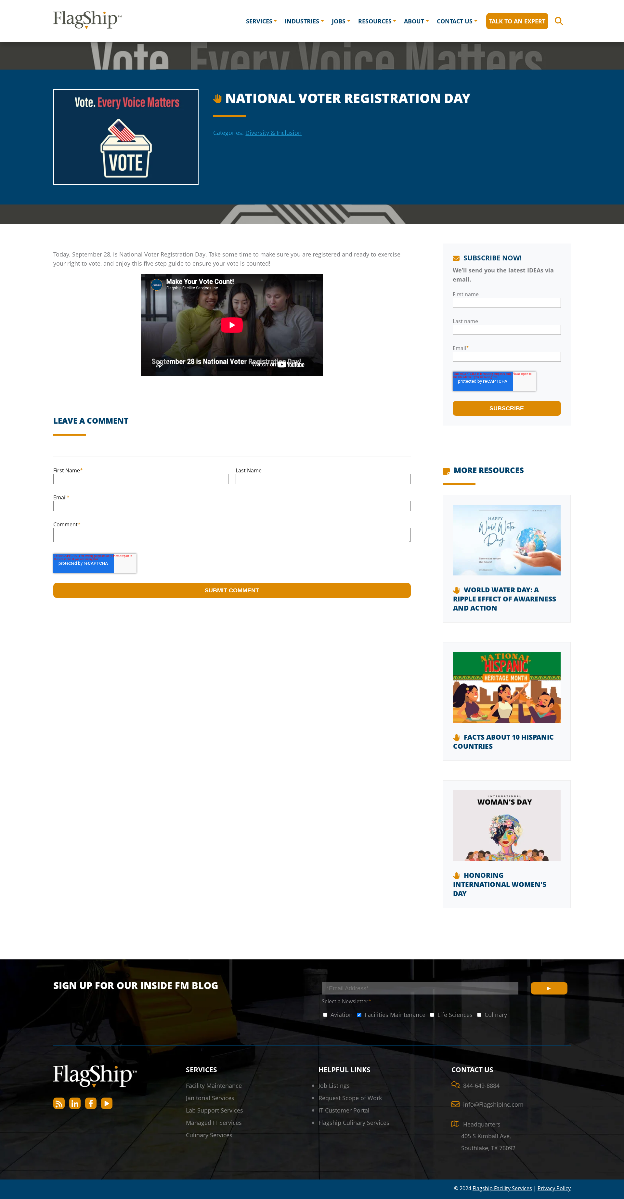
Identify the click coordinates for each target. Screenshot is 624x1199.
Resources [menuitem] (375, 21)
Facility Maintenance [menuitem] (214, 1085)
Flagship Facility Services (502, 1188)
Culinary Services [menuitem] (209, 1135)
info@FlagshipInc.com (493, 1104)
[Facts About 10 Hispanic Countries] (507, 692)
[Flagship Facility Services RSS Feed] (59, 1103)
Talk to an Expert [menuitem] (517, 21)
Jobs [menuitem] (338, 21)
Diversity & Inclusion (273, 132)
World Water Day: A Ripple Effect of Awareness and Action (504, 599)
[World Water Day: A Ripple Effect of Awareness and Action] (507, 545)
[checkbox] (337, 1014)
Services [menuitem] (259, 21)
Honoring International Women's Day (499, 884)
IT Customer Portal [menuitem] (344, 1110)
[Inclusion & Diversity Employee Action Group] (218, 97)
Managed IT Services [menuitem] (214, 1122)
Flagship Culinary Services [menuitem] (353, 1122)
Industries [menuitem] (302, 21)
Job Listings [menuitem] (334, 1085)
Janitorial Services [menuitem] (210, 1098)
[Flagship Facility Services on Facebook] (91, 1103)
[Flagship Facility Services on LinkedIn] (75, 1103)
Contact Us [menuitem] (455, 21)
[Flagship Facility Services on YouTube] (106, 1103)
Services (201, 1069)
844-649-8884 (481, 1085)
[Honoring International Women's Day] (507, 830)
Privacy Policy (554, 1188)
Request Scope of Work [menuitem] (350, 1098)
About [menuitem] (414, 21)
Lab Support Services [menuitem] (214, 1110)
